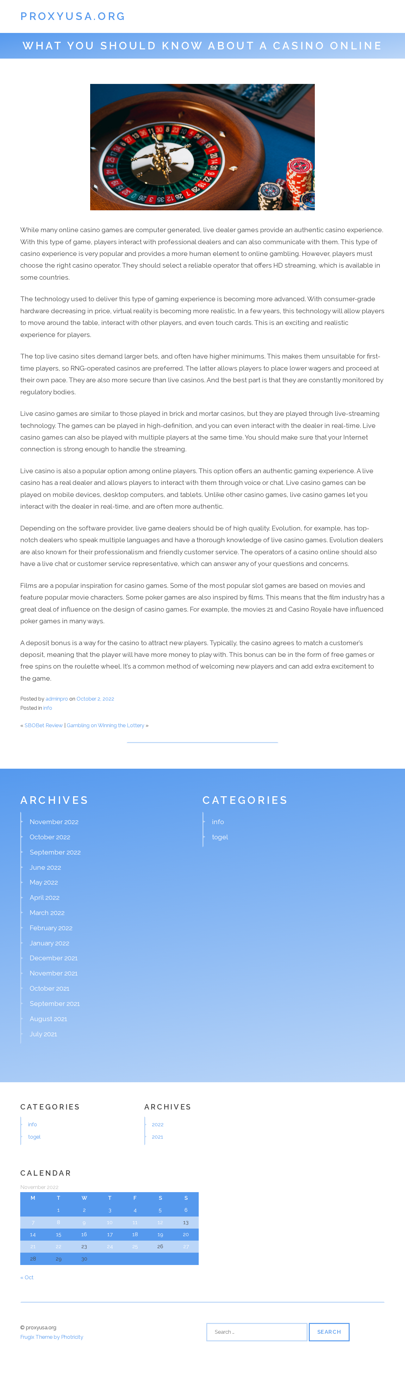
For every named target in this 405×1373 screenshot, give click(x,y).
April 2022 (44, 897)
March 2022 (47, 913)
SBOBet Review (44, 725)
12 (160, 1222)
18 (135, 1234)
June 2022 (45, 867)
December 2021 (54, 958)
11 (135, 1222)
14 (33, 1234)
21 (33, 1246)
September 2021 (55, 1004)
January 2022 (49, 943)
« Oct (27, 1277)
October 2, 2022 (95, 699)
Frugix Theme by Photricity (51, 1337)
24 (110, 1246)
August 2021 (48, 1019)
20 (186, 1234)
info (47, 708)
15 (58, 1234)
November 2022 (54, 822)
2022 (158, 1124)
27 (186, 1246)
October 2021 (50, 988)
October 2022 (50, 837)
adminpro (57, 699)
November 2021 (54, 973)
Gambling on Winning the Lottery (105, 725)
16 (84, 1234)
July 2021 (43, 1034)
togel (220, 837)
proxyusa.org (73, 16)
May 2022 (44, 882)
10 (110, 1222)
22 (58, 1246)
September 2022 (55, 852)
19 (160, 1234)
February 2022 (51, 928)
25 (135, 1246)
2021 (157, 1137)
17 (110, 1234)
